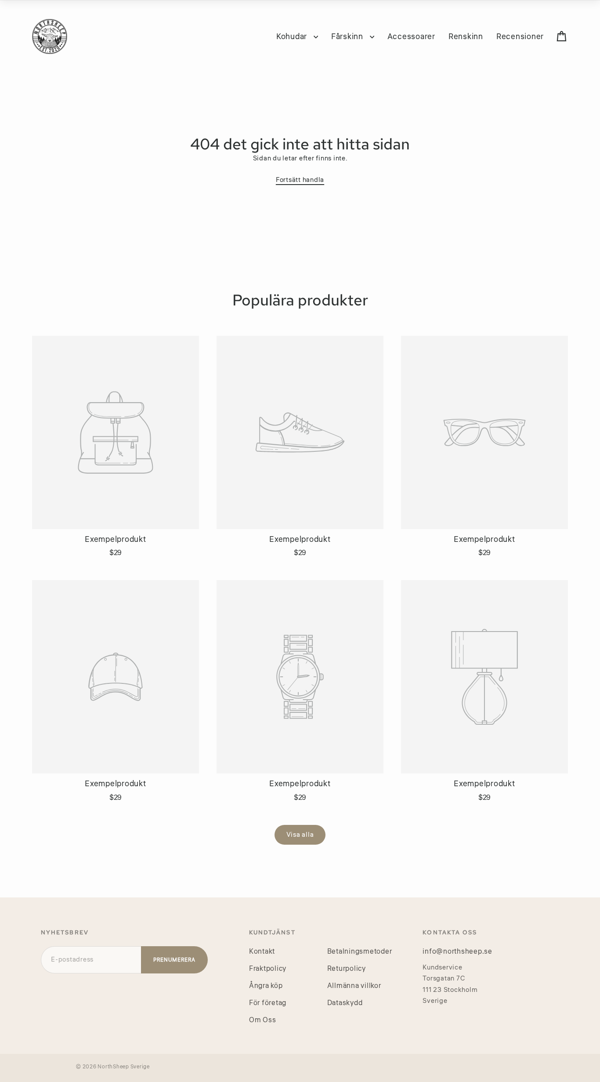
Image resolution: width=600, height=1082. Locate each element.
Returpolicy (346, 968)
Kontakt (262, 951)
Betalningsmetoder (359, 951)
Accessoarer (411, 36)
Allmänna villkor (354, 986)
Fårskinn (348, 36)
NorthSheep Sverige (124, 1067)
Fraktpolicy (267, 968)
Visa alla (300, 834)
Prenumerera (174, 960)
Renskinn (465, 36)
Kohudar (292, 36)
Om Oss (262, 1020)
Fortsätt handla (300, 180)
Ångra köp (266, 986)
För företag (267, 1003)
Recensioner (520, 36)
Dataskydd (345, 1003)
